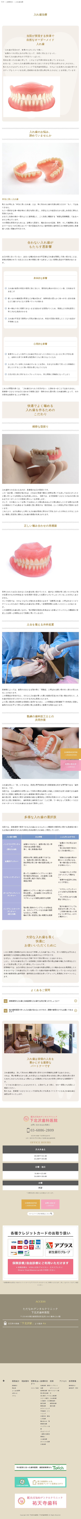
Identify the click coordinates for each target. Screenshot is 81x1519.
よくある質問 (16, 1390)
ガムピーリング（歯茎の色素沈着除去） (45, 1434)
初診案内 (25, 1381)
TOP (2, 2)
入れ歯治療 (43, 1439)
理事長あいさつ (35, 1382)
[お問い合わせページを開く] (70, 765)
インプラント (54, 1385)
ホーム (4, 1381)
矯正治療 (52, 1406)
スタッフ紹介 (35, 1388)
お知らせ (14, 1393)
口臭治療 (43, 1444)
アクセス (63, 1381)
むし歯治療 (53, 1395)
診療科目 (10, 2)
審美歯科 (52, 1400)
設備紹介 (14, 1385)
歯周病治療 (53, 1403)
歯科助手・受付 (73, 1388)
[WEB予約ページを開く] (70, 753)
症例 (52, 1381)
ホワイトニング (45, 1408)
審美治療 (43, 1406)
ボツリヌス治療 (45, 1441)
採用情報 (72, 1381)
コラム (14, 1395)
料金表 (14, 1388)
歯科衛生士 (72, 1385)
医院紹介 (16, 1381)
